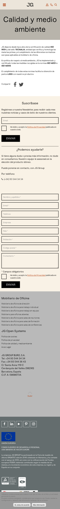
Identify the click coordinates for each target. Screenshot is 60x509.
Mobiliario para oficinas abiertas (15, 314)
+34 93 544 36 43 (16, 361)
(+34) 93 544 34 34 (13, 179)
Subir (30, 396)
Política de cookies (9, 336)
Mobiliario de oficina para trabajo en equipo (20, 310)
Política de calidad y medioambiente (16, 343)
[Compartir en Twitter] (21, 84)
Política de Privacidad (36, 127)
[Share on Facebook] (15, 84)
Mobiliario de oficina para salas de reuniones (20, 318)
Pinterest (26, 424)
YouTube (19, 424)
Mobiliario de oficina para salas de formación (20, 321)
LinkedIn (12, 424)
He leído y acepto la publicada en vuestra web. (33, 128)
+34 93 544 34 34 (15, 358)
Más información (39, 505)
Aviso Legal (6, 347)
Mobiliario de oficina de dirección (15, 303)
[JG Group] (30, 5)
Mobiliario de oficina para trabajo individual (19, 307)
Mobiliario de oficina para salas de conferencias (21, 325)
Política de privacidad (10, 340)
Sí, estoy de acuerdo (22, 505)
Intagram (34, 424)
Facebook (4, 424)
